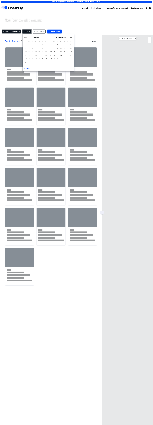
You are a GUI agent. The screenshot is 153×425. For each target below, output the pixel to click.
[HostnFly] (12, 8)
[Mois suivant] (71, 37)
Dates (26, 31)
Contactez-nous (137, 8)
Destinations (96, 8)
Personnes (38, 31)
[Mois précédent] (25, 37)
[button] (150, 8)
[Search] (146, 8)
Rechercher (16, 41)
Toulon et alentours (10, 31)
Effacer (27, 68)
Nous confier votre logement (117, 8)
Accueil (85, 8)
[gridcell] (42, 44)
